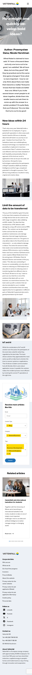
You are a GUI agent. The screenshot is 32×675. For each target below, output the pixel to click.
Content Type (8, 421)
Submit (10, 460)
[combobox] (16, 425)
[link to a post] (16, 487)
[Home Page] (10, 3)
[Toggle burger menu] (28, 3)
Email (6, 412)
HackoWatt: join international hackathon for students (15, 501)
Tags (6, 441)
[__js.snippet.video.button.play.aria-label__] (16, 331)
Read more (8, 533)
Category (7, 431)
